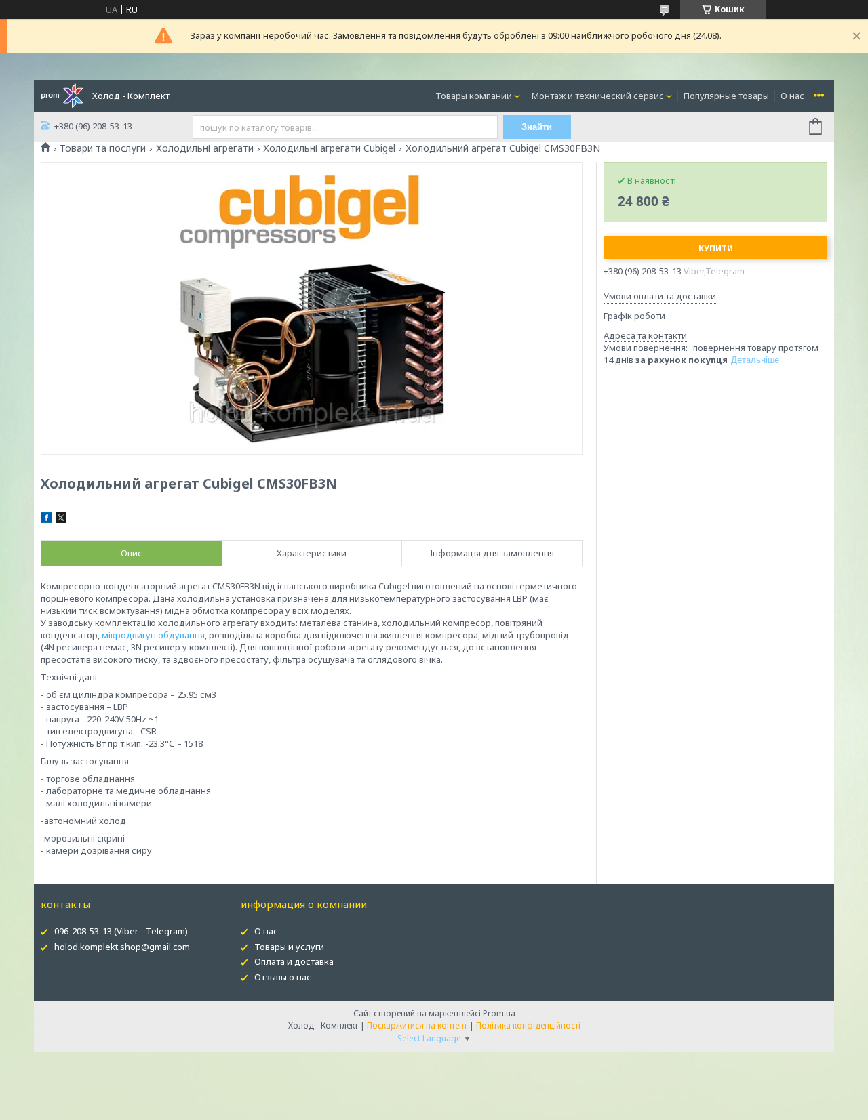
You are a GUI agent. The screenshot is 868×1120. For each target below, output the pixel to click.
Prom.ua (499, 1013)
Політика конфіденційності (528, 1025)
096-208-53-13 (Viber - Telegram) (121, 931)
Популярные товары (726, 95)
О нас (792, 95)
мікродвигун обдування (153, 635)
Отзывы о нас (282, 977)
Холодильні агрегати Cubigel (329, 148)
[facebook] (46, 520)
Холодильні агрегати (205, 148)
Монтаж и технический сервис (598, 95)
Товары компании (473, 95)
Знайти (536, 127)
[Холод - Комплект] (62, 95)
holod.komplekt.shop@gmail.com (122, 946)
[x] (61, 520)
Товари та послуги (103, 148)
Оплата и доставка (294, 961)
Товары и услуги (289, 946)
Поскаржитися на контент (417, 1025)
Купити (715, 248)
